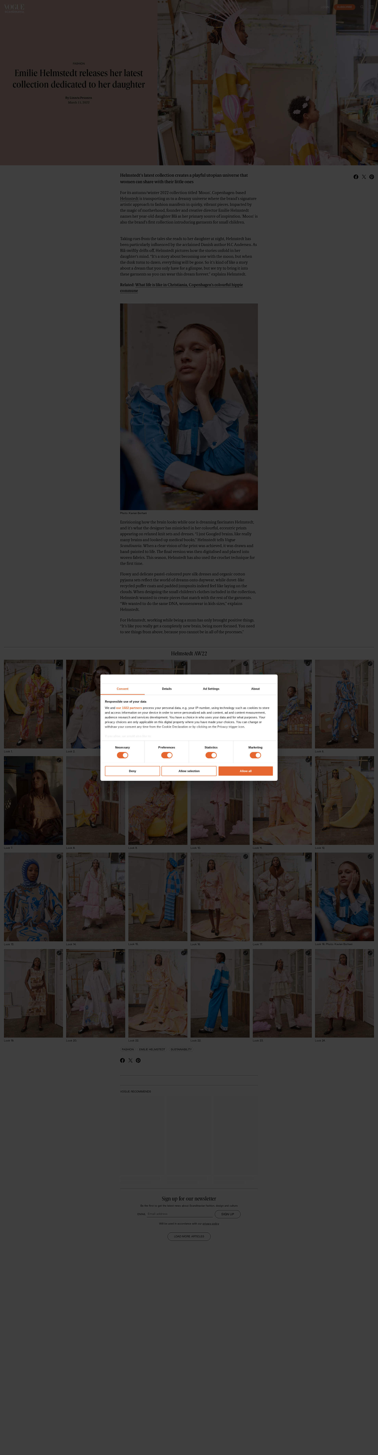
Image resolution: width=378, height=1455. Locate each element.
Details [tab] (167, 688)
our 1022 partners (129, 707)
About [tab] (255, 688)
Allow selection (189, 771)
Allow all (246, 771)
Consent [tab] (123, 688)
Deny (132, 771)
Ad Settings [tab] (211, 688)
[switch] (166, 755)
